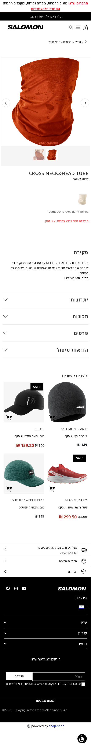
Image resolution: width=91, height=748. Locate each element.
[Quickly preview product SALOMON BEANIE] (52, 417)
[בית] (85, 42)
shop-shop (56, 726)
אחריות (72, 572)
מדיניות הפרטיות (14, 684)
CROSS (39, 429)
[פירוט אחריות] (83, 571)
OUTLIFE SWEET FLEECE (27, 500)
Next (85, 103)
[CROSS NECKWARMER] (82, 199)
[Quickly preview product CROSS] (9, 417)
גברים (77, 42)
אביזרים (67, 42)
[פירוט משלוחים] (84, 550)
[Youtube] (24, 588)
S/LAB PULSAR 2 (76, 500)
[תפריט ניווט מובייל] (78, 27)
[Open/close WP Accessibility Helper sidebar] (82, 738)
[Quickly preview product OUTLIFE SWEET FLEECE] (9, 489)
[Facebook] (8, 588)
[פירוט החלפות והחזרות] (84, 561)
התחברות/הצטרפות (45, 9)
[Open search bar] (71, 27)
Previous (6, 103)
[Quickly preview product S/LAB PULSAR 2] (52, 489)
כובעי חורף (54, 42)
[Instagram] (16, 588)
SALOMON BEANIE (74, 429)
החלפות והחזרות (68, 561)
